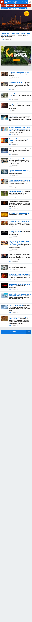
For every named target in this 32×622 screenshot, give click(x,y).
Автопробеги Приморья (21, 5)
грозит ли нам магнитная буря (19, 213)
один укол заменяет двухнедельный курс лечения (19, 130)
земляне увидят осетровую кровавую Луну (15, 35)
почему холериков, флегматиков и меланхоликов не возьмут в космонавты (20, 106)
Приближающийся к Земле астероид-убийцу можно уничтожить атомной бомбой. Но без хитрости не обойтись (19, 204)
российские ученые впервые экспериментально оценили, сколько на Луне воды (19, 308)
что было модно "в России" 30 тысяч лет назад (20, 74)
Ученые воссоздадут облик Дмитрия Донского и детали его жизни (19, 223)
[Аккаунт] (30, 2)
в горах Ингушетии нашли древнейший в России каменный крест (20, 193)
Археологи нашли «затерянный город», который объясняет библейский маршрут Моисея (20, 161)
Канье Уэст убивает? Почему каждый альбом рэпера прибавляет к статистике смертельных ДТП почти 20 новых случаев (19, 257)
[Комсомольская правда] (9, 2)
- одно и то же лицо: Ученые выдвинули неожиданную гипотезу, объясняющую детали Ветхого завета (20, 320)
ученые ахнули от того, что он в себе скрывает (20, 275)
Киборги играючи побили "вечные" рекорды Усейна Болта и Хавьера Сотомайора (20, 150)
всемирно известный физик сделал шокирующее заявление (19, 233)
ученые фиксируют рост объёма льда (20, 95)
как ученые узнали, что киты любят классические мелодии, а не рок (20, 296)
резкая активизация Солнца (19, 140)
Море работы (10, 5)
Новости (3, 5)
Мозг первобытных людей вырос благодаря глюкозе (19, 182)
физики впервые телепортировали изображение (19, 266)
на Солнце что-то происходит (19, 285)
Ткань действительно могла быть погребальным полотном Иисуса (20, 244)
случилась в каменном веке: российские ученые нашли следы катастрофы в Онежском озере (20, 118)
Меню (2, 2)
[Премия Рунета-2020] (15, 1)
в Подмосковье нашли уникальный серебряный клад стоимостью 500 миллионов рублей (19, 85)
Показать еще (13, 331)
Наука (3, 39)
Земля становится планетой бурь (20, 172)
